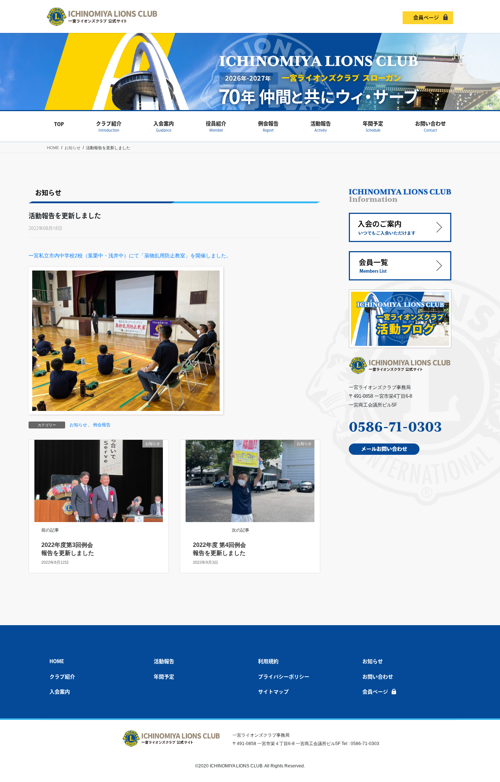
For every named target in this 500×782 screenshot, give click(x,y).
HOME (56, 661)
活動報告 (164, 661)
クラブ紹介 (62, 676)
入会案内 (59, 691)
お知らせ (78, 424)
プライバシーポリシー (283, 676)
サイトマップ (273, 691)
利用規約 (268, 661)
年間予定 (164, 676)
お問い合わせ (377, 676)
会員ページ (426, 17)
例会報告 (102, 424)
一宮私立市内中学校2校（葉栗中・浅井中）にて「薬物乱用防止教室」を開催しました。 (130, 255)
